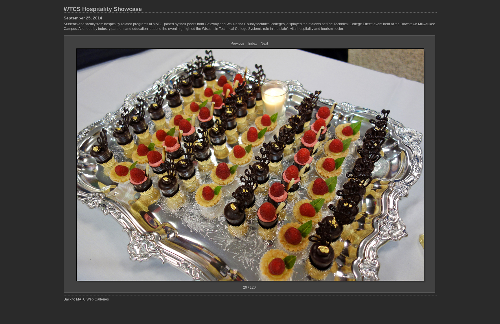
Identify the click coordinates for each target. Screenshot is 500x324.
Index (252, 43)
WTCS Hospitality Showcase (103, 9)
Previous (238, 43)
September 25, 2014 (83, 18)
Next (264, 43)
